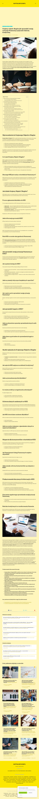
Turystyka (10, 778)
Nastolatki (15, 778)
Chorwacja (6, 778)
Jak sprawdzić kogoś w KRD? (9, 110)
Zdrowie (11, 776)
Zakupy (16, 796)
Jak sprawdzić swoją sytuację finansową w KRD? (12, 106)
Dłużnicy (4, 26)
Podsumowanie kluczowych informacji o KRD (12, 125)
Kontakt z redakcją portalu (19, 766)
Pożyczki (19, 776)
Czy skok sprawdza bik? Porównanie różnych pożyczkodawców (16, 603)
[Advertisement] (19, 16)
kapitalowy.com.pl (19, 3)
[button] (3, 3)
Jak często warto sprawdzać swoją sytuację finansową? (14, 109)
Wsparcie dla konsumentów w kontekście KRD (12, 122)
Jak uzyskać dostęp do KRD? (9, 107)
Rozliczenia (17, 779)
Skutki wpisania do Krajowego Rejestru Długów (12, 114)
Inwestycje (6, 780)
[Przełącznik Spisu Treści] (26, 97)
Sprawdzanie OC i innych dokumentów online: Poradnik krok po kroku (17, 602)
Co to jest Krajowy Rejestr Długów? (10, 99)
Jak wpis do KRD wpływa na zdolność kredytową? (13, 115)
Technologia (19, 780)
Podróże (15, 776)
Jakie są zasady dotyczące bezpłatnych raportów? (13, 108)
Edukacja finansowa (22, 778)
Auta (27, 779)
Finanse (7, 26)
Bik (22, 776)
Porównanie (25, 776)
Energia (29, 780)
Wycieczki (14, 780)
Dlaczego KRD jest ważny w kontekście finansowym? (13, 100)
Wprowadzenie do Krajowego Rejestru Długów (12, 98)
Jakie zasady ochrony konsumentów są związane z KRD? (14, 124)
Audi (29, 779)
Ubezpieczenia (6, 776)
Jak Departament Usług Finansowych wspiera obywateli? (14, 123)
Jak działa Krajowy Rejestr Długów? (10, 101)
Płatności (33, 780)
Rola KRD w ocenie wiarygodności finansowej (12, 105)
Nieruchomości (12, 796)
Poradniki (34, 778)
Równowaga (23, 779)
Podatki (4, 779)
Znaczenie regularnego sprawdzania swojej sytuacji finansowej (15, 126)
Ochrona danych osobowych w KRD (10, 118)
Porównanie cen (32, 776)
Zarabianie (29, 778)
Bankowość (24, 780)
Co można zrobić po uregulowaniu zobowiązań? (12, 117)
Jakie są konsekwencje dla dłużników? (11, 116)
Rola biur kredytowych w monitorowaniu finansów (13, 127)
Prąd (8, 779)
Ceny (32, 779)
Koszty (10, 780)
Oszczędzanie (12, 779)
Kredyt (11, 26)
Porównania (7, 796)
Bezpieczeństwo (19, 783)
